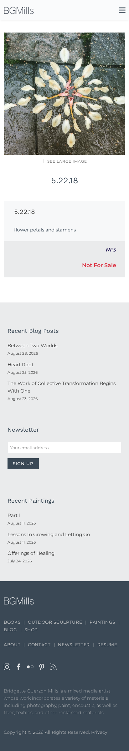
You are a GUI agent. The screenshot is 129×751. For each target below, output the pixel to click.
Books (12, 622)
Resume (107, 644)
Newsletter (74, 644)
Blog (10, 629)
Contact (39, 644)
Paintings (102, 622)
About (12, 644)
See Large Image (66, 161)
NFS (111, 250)
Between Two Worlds (32, 345)
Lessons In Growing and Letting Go (49, 534)
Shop (31, 629)
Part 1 (14, 515)
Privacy (99, 732)
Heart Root (21, 365)
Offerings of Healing (31, 553)
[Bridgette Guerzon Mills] (19, 10)
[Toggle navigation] (119, 11)
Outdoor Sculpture (55, 622)
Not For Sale (99, 265)
